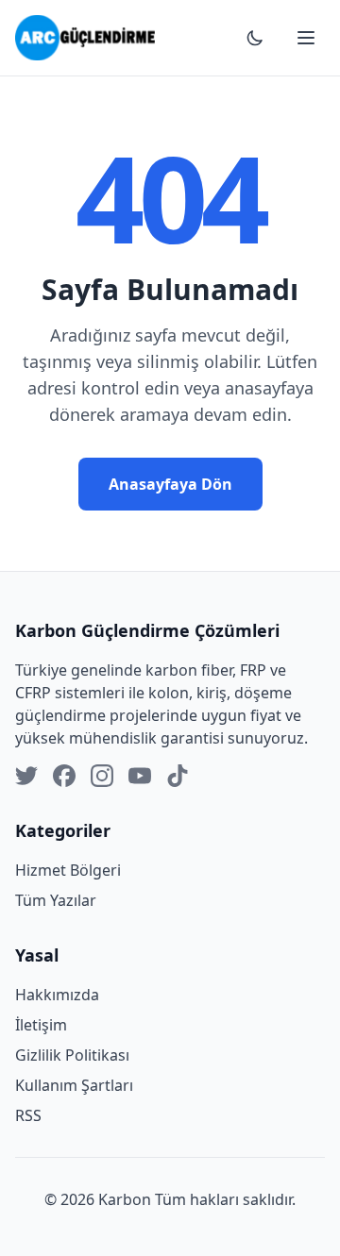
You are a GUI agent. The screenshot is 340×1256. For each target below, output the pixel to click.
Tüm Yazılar (55, 900)
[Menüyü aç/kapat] (306, 38)
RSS (28, 1115)
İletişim (41, 1024)
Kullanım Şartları (74, 1085)
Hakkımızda (57, 994)
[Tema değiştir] (255, 38)
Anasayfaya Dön (170, 484)
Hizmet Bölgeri (68, 870)
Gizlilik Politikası (72, 1055)
